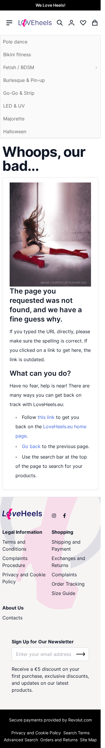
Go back (31, 446)
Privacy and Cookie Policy (24, 578)
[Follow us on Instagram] (54, 515)
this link (46, 417)
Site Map (88, 739)
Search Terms (76, 732)
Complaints (64, 574)
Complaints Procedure (14, 561)
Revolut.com (80, 719)
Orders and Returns (59, 739)
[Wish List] (83, 22)
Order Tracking (68, 584)
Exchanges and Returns (68, 561)
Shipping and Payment (66, 545)
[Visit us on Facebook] (64, 515)
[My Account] (71, 22)
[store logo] (35, 23)
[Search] (59, 22)
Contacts (12, 618)
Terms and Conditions (14, 545)
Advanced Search (21, 739)
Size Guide (63, 593)
